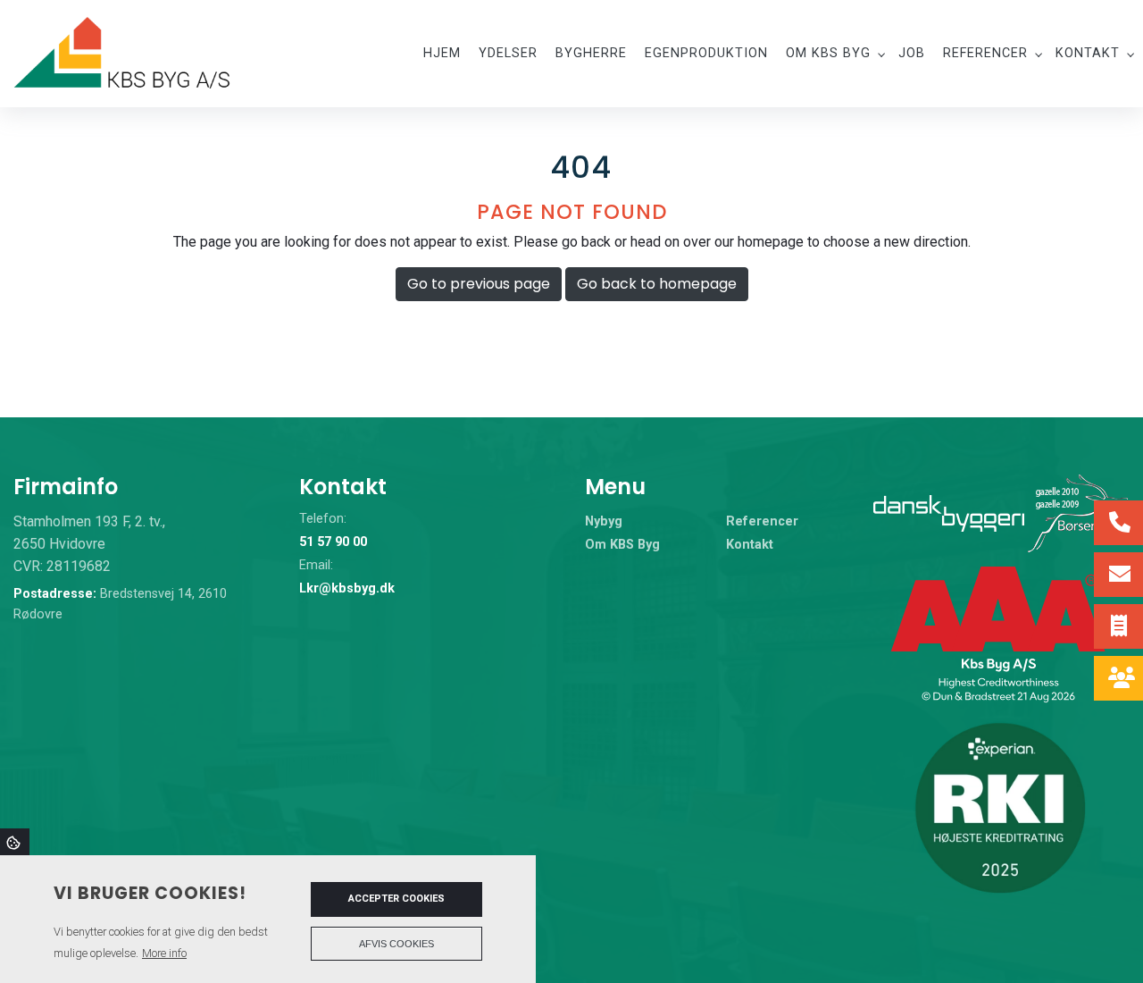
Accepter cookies (396, 898)
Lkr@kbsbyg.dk (347, 588)
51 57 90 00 (333, 542)
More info (164, 953)
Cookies (14, 841)
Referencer (762, 522)
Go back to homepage (657, 283)
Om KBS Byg (622, 545)
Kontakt (749, 545)
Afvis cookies (396, 943)
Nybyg (603, 522)
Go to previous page (478, 283)
